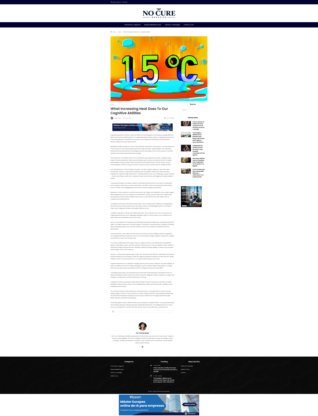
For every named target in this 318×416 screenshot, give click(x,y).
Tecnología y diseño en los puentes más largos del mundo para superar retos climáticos (198, 137)
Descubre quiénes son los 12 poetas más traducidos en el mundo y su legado (199, 162)
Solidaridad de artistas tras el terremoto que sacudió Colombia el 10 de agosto (199, 150)
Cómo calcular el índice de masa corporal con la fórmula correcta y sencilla (198, 125)
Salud (112, 104)
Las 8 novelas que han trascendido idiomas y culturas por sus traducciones (199, 173)
